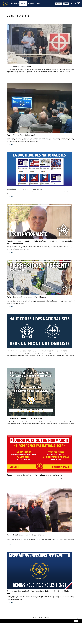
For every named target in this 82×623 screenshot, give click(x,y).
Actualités (22, 3)
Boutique (58, 3)
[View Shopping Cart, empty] (78, 3)
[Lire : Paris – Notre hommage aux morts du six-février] (39, 510)
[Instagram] (73, 3)
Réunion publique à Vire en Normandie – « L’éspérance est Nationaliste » (35, 475)
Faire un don (31, 3)
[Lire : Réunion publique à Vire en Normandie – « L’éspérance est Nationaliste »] (39, 454)
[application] (18, 3)
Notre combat (14, 3)
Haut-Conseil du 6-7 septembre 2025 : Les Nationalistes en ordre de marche (37, 351)
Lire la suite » (10, 75)
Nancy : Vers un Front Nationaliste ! (20, 67)
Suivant (74, 610)
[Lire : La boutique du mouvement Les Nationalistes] (39, 169)
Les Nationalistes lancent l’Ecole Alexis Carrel (24, 419)
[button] (53, 3)
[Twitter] (71, 3)
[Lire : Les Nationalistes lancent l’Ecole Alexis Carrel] (31, 391)
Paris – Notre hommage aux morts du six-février (25, 535)
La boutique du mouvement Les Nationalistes (24, 189)
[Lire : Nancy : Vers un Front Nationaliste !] (39, 43)
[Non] (80, 621)
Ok (75, 620)
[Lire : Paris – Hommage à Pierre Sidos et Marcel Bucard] (39, 277)
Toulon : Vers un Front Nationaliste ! (21, 135)
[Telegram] (75, 3)
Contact (38, 3)
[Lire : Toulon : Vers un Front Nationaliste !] (39, 107)
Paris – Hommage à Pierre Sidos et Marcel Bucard (26, 297)
